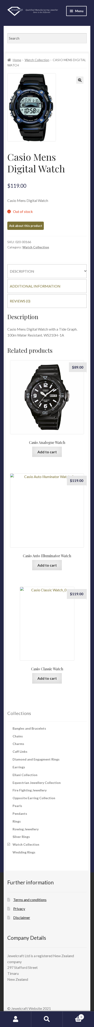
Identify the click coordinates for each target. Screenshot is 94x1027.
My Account (15, 1019)
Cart (72, 1015)
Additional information (35, 286)
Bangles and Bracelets (29, 728)
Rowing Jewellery (26, 829)
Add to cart (47, 452)
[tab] (47, 271)
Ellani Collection (25, 775)
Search (47, 1019)
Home (17, 60)
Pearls (17, 806)
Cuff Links (20, 751)
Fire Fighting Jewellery (30, 790)
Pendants (20, 813)
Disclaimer (21, 917)
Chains (18, 736)
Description (22, 271)
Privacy (19, 908)
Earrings (19, 767)
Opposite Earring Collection (34, 798)
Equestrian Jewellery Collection (37, 783)
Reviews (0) (20, 301)
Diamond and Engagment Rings (36, 759)
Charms (18, 744)
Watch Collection (37, 60)
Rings (17, 821)
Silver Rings (21, 837)
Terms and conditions (30, 899)
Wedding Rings (24, 852)
